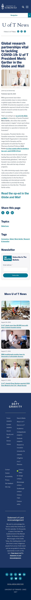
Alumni (9, 431)
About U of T (20, 421)
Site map (7, 487)
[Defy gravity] (15, 402)
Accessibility (8, 476)
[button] (23, 7)
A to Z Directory (19, 463)
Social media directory (15, 584)
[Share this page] (12, 212)
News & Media (21, 418)
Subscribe (15, 275)
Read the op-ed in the (15, 195)
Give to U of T (21, 425)
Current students (9, 426)
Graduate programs (19, 439)
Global (12, 239)
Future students (9, 419)
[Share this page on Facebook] (7, 212)
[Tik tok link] (11, 578)
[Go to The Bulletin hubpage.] (7, 258)
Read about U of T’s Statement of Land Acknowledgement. (16, 555)
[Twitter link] (18, 31)
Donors (9, 441)
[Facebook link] (21, 31)
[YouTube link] (19, 574)
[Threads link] (20, 578)
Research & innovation (20, 446)
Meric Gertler (18, 239)
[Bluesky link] (15, 578)
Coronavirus (5, 239)
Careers (7, 473)
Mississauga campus (20, 483)
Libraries (19, 454)
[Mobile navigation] (27, 7)
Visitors (9, 444)
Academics (20, 428)
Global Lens (5, 226)
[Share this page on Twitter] (2, 212)
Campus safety (19, 502)
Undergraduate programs (21, 433)
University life (21, 451)
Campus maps (19, 496)
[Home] (9, 6)
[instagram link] (25, 31)
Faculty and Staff (10, 435)
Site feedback (9, 483)
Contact (7, 469)
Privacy (7, 480)
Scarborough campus (20, 490)
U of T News (15, 25)
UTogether (20, 458)
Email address (7, 265)
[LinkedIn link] (24, 574)
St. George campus (20, 477)
